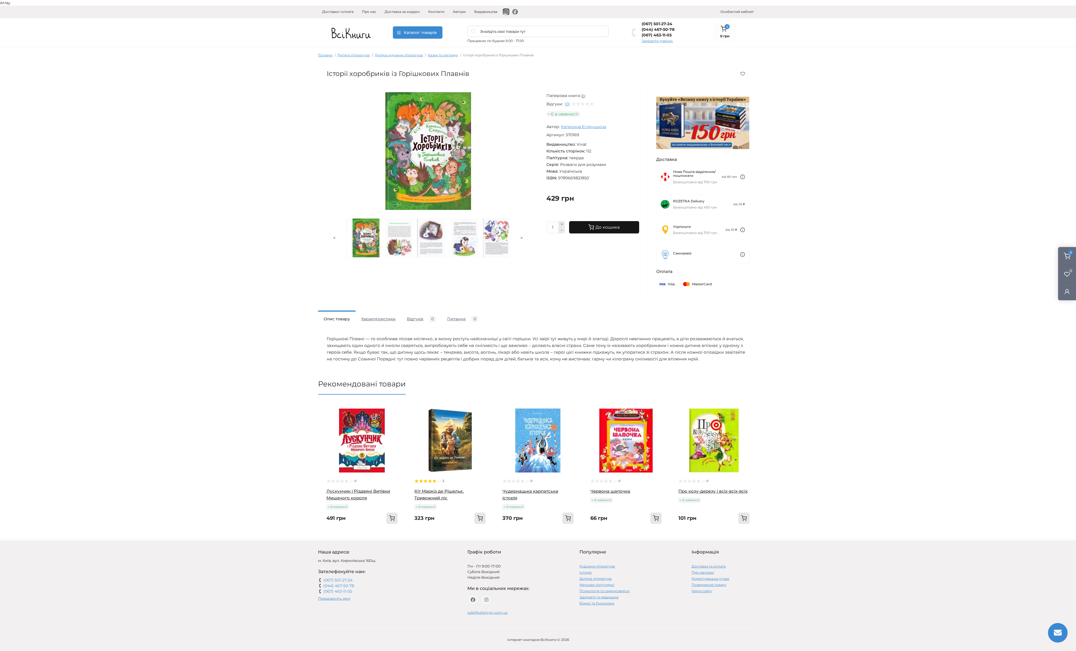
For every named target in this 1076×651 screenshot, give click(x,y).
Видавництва (485, 12)
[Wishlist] (397, 419)
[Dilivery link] (742, 177)
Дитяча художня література (399, 55)
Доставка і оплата (338, 12)
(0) (567, 104)
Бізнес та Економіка (596, 603)
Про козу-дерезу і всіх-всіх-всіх (713, 491)
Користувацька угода (710, 578)
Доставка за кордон (402, 12)
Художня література (597, 566)
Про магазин (703, 572)
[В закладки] (742, 74)
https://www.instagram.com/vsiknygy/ (486, 599)
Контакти (436, 12)
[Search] (473, 31)
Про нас (369, 12)
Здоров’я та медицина (598, 597)
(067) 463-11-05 (657, 35)
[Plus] (562, 224)
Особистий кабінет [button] (737, 12)
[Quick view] (397, 408)
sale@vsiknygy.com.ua (487, 612)
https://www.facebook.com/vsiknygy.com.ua (473, 599)
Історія (585, 572)
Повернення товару (709, 585)
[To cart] (392, 518)
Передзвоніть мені (334, 598)
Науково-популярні (596, 585)
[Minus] (562, 231)
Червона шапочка (610, 491)
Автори (459, 12)
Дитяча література (353, 55)
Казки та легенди (443, 55)
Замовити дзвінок (657, 41)
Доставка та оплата (709, 566)
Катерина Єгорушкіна (583, 126)
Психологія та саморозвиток (604, 591)
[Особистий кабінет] (1067, 291)
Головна (325, 55)
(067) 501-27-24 (657, 23)
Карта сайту (702, 591)
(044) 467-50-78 (658, 29)
